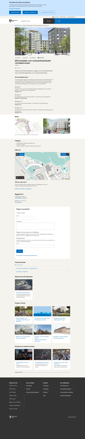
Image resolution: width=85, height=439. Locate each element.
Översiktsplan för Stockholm (22, 363)
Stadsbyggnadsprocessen (42, 362)
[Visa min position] (17, 177)
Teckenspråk (56, 17)
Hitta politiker (46, 388)
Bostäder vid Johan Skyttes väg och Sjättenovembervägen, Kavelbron (42, 339)
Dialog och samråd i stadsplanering (61, 363)
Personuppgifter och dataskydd (66, 392)
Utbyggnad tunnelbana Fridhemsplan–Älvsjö (59, 318)
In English (64, 17)
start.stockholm (71, 417)
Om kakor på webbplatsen (14, 8)
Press (44, 395)
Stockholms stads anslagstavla (32, 392)
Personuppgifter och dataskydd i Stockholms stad (26, 255)
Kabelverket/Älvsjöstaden (23, 292)
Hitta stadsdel (29, 385)
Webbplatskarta (72, 17)
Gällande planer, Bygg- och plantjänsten (23, 188)
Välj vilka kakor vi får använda (47, 12)
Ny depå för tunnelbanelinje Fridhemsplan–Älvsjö (42, 318)
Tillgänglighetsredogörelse (65, 388)
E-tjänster (28, 388)
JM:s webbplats (18, 202)
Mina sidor (45, 392)
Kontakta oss (46, 385)
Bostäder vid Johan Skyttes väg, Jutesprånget (23, 337)
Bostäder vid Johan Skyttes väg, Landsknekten (60, 337)
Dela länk (18, 68)
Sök (50, 21)
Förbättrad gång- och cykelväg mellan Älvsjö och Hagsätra (23, 319)
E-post (17, 243)
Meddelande (19, 221)
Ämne (17, 215)
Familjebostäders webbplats (20, 198)
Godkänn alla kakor (15, 12)
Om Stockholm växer (64, 385)
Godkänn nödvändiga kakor (30, 12)
